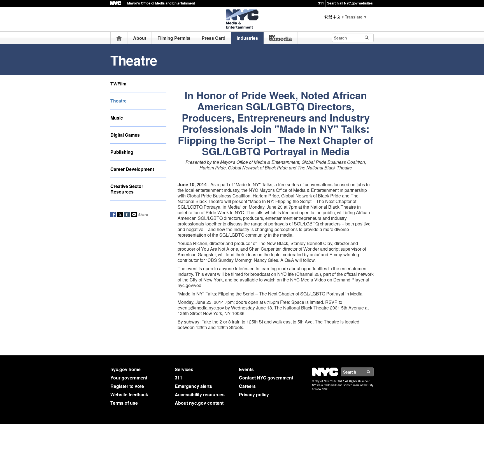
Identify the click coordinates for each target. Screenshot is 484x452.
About (139, 38)
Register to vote (127, 386)
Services (184, 369)
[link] (280, 38)
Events (246, 369)
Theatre (118, 100)
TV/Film (118, 83)
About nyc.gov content (199, 403)
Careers (247, 386)
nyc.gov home (125, 369)
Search (373, 372)
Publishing (121, 152)
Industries (247, 38)
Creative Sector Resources (126, 189)
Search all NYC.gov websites (350, 3)
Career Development (132, 169)
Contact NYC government (266, 377)
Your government (128, 377)
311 (321, 3)
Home (119, 38)
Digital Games (125, 135)
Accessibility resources (200, 394)
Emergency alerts (193, 386)
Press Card (213, 38)
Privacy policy (254, 394)
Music (116, 118)
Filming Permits (173, 38)
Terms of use (124, 403)
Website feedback (129, 394)
